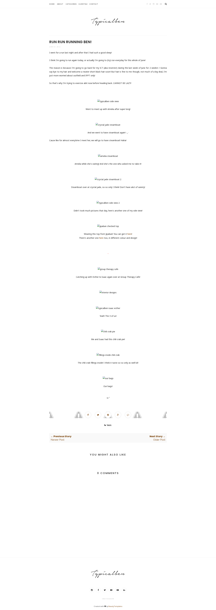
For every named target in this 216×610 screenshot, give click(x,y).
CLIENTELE (83, 4)
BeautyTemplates (115, 606)
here (129, 234)
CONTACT (93, 4)
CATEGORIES (71, 4)
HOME (52, 4)
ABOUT (60, 4)
